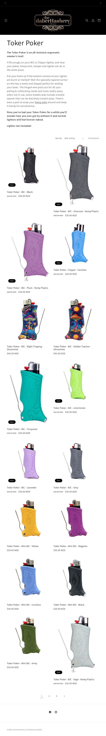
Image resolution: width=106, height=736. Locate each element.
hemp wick (41, 102)
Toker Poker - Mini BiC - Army (22, 663)
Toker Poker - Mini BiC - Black (69, 604)
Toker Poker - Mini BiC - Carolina (24, 604)
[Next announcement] (101, 3)
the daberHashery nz (20, 730)
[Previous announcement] (5, 3)
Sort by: (58, 138)
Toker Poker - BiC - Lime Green (69, 408)
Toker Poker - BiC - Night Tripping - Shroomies (25, 348)
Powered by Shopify (35, 730)
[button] (6, 20)
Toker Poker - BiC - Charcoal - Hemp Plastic (76, 211)
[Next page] (64, 696)
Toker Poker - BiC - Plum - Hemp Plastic (27, 287)
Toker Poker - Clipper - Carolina (70, 270)
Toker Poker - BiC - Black (20, 192)
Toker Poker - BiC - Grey (66, 487)
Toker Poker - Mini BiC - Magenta (70, 546)
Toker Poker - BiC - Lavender (22, 487)
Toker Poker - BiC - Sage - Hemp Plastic (74, 679)
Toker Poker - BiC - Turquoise (22, 429)
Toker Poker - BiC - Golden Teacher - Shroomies (72, 348)
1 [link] (41, 695)
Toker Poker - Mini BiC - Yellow (23, 546)
